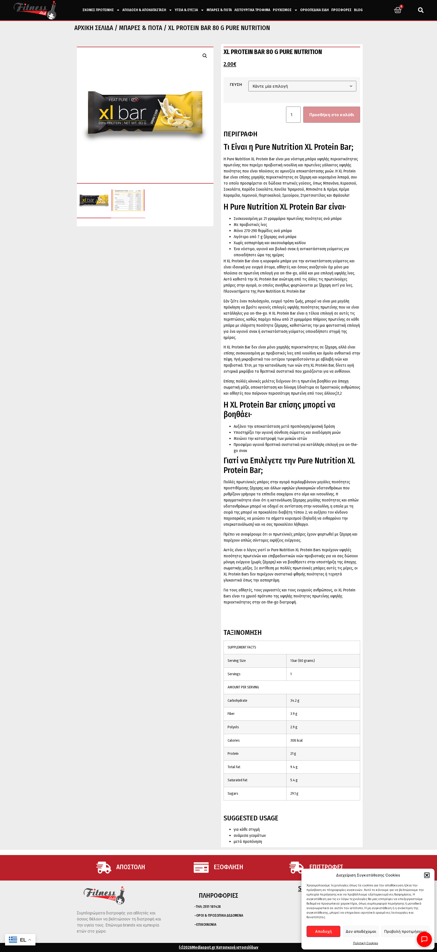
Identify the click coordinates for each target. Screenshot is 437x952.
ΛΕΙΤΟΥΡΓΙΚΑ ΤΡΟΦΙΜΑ (252, 10)
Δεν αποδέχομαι (361, 931)
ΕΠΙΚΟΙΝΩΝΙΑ (206, 924)
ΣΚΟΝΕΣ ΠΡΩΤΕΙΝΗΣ (98, 10)
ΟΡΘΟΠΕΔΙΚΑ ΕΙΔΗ (314, 10)
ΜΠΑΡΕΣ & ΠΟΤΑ (219, 10)
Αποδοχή (323, 931)
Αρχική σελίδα (93, 28)
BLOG (358, 10)
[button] (426, 875)
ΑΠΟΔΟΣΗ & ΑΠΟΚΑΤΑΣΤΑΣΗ (144, 10)
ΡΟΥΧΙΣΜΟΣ (282, 10)
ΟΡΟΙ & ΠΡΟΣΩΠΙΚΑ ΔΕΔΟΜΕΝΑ (219, 915)
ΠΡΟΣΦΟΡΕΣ (341, 10)
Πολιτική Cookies (365, 943)
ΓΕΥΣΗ (236, 84)
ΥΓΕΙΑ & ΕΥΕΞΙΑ (186, 10)
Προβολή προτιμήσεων (405, 931)
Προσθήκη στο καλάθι (331, 114)
